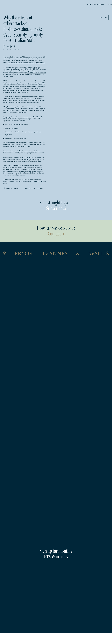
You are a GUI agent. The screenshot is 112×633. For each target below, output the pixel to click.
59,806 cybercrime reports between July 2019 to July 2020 (21, 68)
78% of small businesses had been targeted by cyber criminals (26, 63)
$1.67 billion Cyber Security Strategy (15, 169)
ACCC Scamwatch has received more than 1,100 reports (23, 98)
